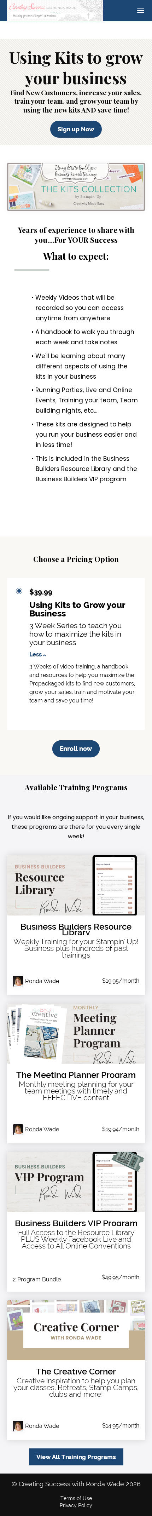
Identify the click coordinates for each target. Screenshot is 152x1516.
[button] (140, 10)
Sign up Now (76, 129)
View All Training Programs (76, 1456)
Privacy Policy (76, 1505)
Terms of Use (76, 1498)
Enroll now (76, 748)
